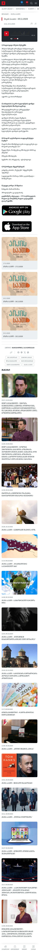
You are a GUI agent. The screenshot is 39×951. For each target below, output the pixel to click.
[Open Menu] (35, 3)
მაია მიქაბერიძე (27, 361)
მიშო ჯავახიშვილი (13, 364)
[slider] (17, 38)
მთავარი (5, 14)
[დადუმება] (11, 38)
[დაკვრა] (6, 33)
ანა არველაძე (12, 357)
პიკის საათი (15, 14)
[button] (8, 8)
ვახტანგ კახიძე (26, 357)
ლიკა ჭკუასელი (11, 361)
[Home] (3, 3)
